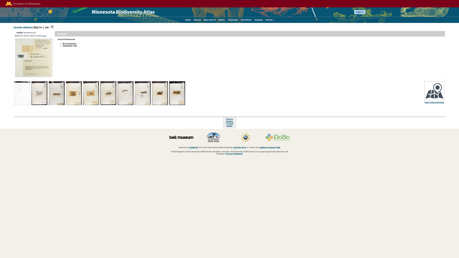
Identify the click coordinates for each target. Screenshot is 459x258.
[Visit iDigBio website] (277, 138)
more (44, 36)
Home (188, 20)
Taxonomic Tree (69, 46)
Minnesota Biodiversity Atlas (123, 12)
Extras (269, 20)
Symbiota (193, 147)
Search (197, 20)
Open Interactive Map (434, 102)
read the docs (239, 147)
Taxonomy (233, 20)
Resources (62, 34)
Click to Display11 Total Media (229, 122)
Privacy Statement (234, 154)
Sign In (359, 12)
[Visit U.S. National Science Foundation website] (245, 138)
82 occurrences (69, 43)
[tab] (62, 34)
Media (222, 20)
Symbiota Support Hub (269, 147)
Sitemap (258, 20)
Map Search (210, 20)
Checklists (246, 20)
